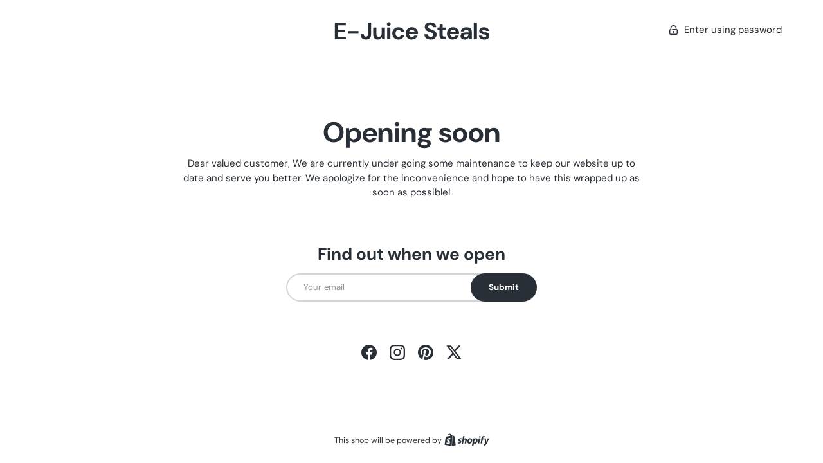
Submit (504, 287)
